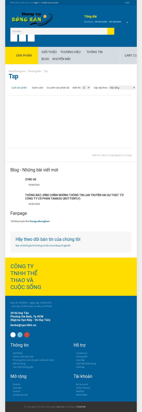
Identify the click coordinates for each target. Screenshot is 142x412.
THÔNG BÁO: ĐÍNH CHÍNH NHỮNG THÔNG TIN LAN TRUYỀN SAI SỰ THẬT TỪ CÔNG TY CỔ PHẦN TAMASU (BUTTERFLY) (74, 196)
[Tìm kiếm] (110, 31)
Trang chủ (20, 71)
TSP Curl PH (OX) (91, 115)
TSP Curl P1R (83, 113)
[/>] (16, 184)
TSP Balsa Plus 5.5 (44, 115)
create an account (49, 2)
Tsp (46, 71)
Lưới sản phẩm (19, 87)
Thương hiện (34, 71)
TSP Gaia (63, 111)
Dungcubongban (40, 221)
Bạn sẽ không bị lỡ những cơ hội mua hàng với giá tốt (43, 245)
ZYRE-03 (30, 179)
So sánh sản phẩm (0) (58, 87)
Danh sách (37, 87)
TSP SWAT (132, 111)
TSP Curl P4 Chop (87, 115)
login (36, 2)
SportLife (60, 406)
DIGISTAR (81, 406)
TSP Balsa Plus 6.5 (48, 115)
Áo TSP (11, 111)
